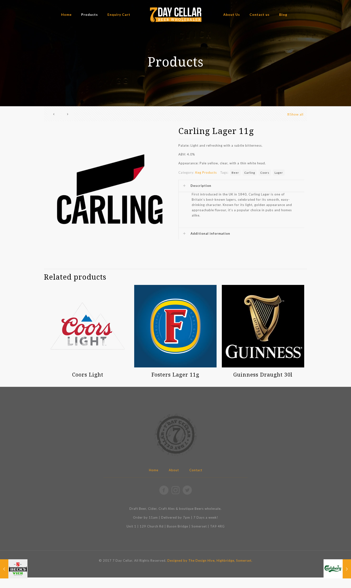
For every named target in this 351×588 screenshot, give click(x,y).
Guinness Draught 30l (262, 374)
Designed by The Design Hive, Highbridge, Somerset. (209, 560)
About (174, 470)
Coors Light (87, 374)
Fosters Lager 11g (175, 374)
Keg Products (206, 172)
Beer (235, 172)
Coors (264, 172)
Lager (279, 172)
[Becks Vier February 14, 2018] (13, 568)
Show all (296, 114)
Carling (249, 172)
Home (153, 470)
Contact (195, 470)
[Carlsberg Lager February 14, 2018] (337, 568)
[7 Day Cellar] (176, 14)
